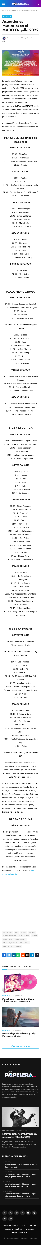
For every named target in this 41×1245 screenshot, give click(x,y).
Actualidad (7, 16)
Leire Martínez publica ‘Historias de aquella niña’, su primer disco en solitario (21, 1175)
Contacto (9, 1229)
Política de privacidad (24, 1229)
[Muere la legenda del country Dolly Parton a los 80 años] (20, 1017)
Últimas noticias (29, 1226)
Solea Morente (8, 946)
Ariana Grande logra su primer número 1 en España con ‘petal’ (21, 1166)
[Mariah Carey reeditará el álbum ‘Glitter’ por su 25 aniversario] (20, 982)
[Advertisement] (20, 903)
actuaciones (7, 932)
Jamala (34, 936)
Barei (16, 932)
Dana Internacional (9, 936)
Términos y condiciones (20, 1232)
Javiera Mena (8, 939)
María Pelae (24, 943)
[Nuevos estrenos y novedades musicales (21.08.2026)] (20, 1117)
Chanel (23, 932)
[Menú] (3, 3)
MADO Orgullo (20, 939)
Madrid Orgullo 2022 (10, 943)
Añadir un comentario (20, 1046)
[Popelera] (20, 3)
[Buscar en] (37, 3)
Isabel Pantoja (24, 936)
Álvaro (12, 38)
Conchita (32, 932)
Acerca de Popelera (11, 1226)
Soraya (18, 946)
